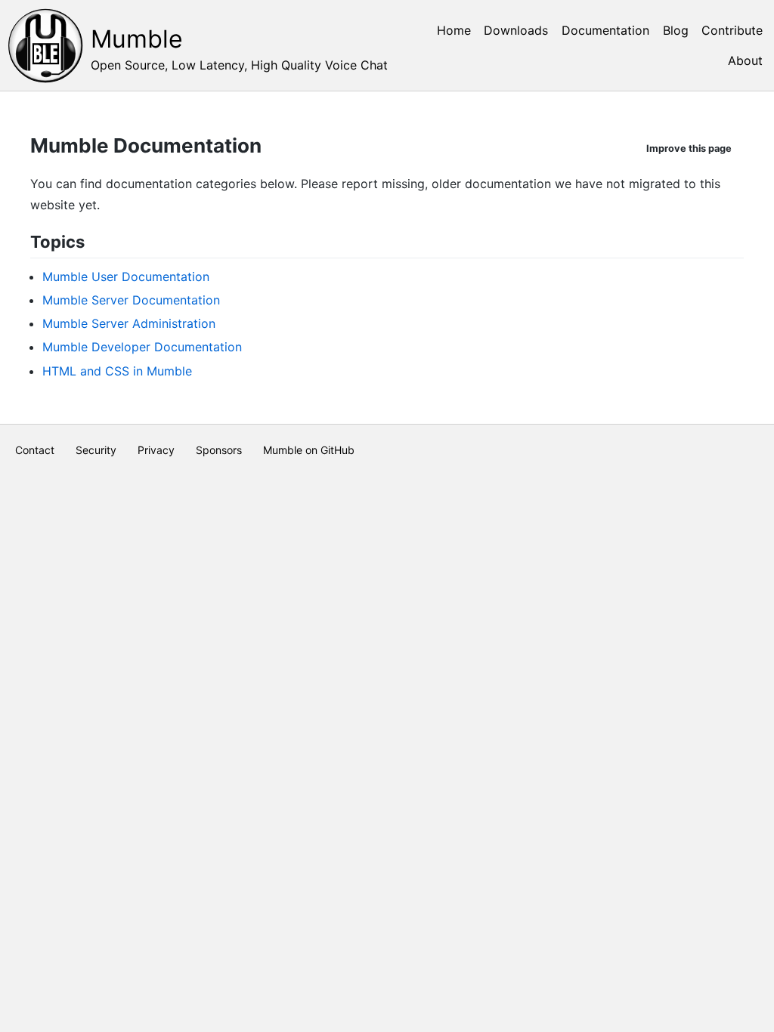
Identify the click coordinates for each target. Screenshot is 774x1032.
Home (454, 30)
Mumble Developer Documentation (142, 346)
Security (96, 449)
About (745, 60)
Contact (34, 449)
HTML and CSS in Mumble (117, 371)
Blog (676, 30)
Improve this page (689, 148)
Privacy (156, 449)
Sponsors (219, 449)
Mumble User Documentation (125, 276)
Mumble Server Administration (128, 323)
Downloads (516, 30)
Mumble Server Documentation (131, 299)
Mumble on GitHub (308, 449)
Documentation (605, 30)
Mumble (137, 39)
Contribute (732, 30)
